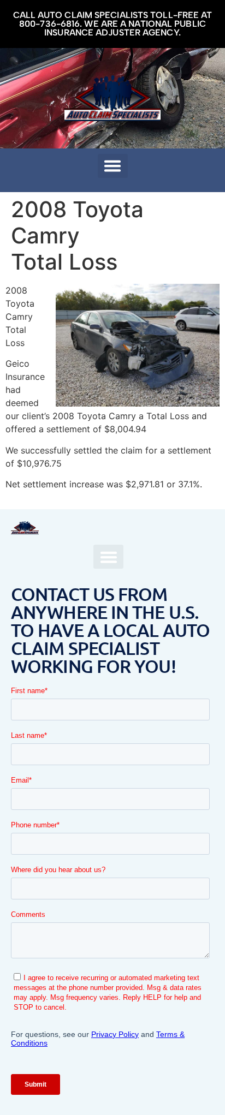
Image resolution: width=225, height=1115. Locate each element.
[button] (113, 166)
